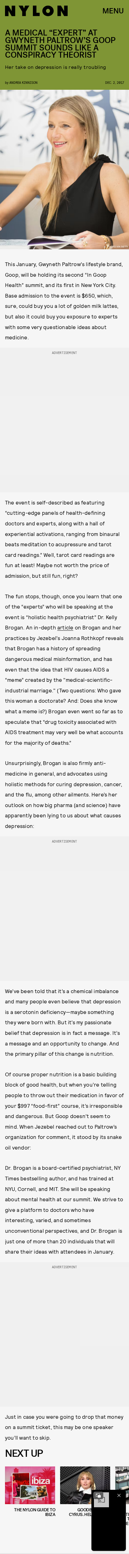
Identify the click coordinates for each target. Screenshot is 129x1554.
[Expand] (98, 1495)
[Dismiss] (119, 1495)
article (65, 627)
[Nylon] (36, 11)
